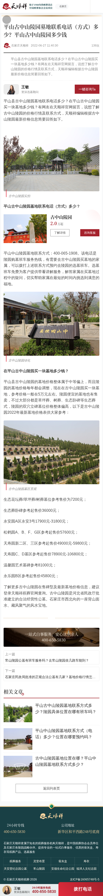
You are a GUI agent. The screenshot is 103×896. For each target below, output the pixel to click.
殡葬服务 (15, 861)
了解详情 (60, 232)
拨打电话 (83, 889)
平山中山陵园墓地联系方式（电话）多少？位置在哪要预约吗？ (63, 733)
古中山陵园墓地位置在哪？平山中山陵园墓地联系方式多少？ (65, 761)
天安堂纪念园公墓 (15, 868)
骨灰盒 (62, 861)
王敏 (25, 87)
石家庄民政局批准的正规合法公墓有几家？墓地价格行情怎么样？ (51, 677)
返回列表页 (51, 788)
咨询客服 (90, 232)
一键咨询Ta (87, 89)
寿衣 (86, 861)
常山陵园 (39, 868)
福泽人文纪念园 (86, 868)
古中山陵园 (61, 217)
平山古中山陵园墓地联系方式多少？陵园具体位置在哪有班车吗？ (65, 708)
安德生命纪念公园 (62, 868)
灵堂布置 (39, 861)
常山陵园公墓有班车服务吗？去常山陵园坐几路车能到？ (47, 660)
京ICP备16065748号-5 (84, 879)
